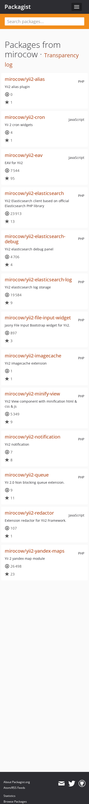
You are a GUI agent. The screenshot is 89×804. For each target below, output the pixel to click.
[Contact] (61, 783)
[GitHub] (82, 783)
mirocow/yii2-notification (32, 437)
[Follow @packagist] (71, 783)
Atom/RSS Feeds (14, 788)
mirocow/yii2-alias (25, 79)
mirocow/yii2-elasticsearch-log (38, 279)
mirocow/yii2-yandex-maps (35, 551)
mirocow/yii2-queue (27, 475)
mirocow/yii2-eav (23, 155)
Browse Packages (15, 801)
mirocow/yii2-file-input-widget (38, 317)
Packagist (18, 6)
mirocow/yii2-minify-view (32, 393)
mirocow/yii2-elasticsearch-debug (35, 239)
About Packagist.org (17, 782)
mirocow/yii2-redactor (29, 513)
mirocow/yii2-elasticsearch (34, 193)
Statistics (9, 796)
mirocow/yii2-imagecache (33, 355)
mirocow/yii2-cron (25, 117)
